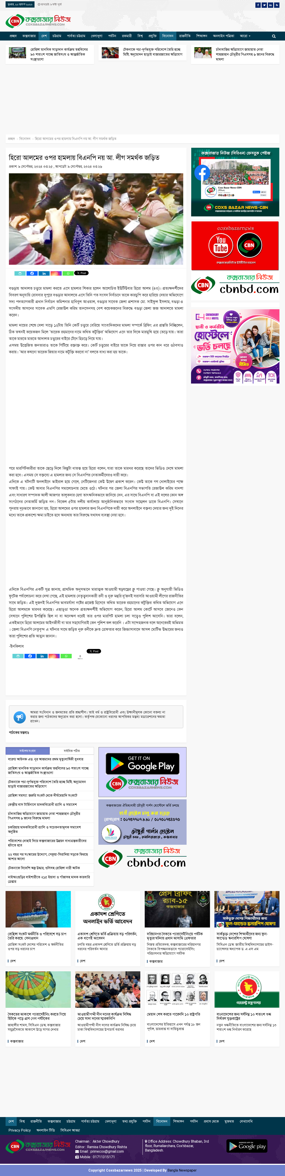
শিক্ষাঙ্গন (201, 36)
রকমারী (127, 36)
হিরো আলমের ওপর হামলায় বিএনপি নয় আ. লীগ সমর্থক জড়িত (84, 158)
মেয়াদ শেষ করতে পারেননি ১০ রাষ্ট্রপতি (173, 1014)
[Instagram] (56, 273)
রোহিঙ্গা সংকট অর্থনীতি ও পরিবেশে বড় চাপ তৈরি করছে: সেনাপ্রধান (37, 936)
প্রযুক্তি (153, 36)
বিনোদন (167, 36)
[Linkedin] (44, 273)
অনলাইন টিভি (46, 1130)
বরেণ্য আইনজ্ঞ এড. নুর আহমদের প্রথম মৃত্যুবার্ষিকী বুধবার (45, 759)
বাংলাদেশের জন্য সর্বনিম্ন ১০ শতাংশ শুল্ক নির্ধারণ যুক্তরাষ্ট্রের (244, 1016)
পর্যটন (112, 36)
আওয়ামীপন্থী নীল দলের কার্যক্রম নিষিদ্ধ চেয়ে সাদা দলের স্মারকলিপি (104, 1016)
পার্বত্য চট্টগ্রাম (76, 36)
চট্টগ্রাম (57, 36)
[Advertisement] (133, 101)
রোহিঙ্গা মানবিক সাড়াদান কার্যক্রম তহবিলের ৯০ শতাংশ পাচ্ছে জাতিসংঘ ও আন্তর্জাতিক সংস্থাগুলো (59, 54)
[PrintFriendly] (20, 273)
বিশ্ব (140, 36)
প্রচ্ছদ (13, 36)
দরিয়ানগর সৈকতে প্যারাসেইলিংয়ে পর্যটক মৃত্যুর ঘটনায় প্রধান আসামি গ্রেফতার (175, 936)
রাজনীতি (185, 36)
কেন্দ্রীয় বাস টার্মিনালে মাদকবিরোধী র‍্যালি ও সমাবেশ (42, 804)
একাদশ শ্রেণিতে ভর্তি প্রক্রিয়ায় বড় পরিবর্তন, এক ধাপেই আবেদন (107, 936)
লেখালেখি (246, 1121)
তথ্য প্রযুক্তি (129, 1121)
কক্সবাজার (29, 36)
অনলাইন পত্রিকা (223, 36)
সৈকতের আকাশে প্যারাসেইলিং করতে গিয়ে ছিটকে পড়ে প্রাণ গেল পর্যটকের (37, 1016)
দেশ (44, 36)
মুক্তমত (229, 1121)
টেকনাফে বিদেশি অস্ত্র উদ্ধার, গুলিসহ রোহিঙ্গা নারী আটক (44, 868)
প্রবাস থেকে (211, 1121)
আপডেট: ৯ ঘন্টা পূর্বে (50, 4)
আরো (244, 36)
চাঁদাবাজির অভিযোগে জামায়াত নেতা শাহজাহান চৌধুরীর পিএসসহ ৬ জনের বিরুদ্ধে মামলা (245, 54)
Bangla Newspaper (182, 1170)
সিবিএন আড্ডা (70, 1130)
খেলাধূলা (96, 36)
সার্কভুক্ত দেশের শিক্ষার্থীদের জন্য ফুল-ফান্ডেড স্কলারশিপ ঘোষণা (242, 936)
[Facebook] (32, 273)
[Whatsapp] (68, 273)
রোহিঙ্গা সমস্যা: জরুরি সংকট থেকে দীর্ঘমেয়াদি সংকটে (42, 795)
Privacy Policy (19, 1130)
